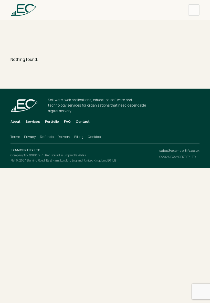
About (15, 121)
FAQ (67, 121)
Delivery (64, 136)
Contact (83, 121)
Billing (78, 136)
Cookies (94, 136)
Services (33, 121)
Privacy (30, 136)
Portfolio (52, 121)
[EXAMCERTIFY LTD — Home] (29, 10)
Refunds (47, 136)
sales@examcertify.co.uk (179, 150)
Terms (15, 136)
